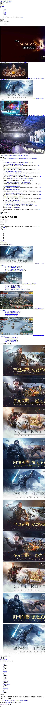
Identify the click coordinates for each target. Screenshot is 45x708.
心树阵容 (15, 162)
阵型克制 (4, 162)
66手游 (4, 664)
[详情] (38, 165)
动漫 (9, 1)
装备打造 (19, 162)
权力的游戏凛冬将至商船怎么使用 (11, 285)
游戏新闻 (4, 10)
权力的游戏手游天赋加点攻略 (11, 337)
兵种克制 (12, 162)
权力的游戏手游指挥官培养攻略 (11, 341)
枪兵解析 (23, 162)
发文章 (2, 6)
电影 (3, 1)
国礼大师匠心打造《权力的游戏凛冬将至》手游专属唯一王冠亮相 (17, 182)
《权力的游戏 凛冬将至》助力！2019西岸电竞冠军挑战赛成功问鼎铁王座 (19, 204)
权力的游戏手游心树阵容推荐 (11, 340)
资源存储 (12, 158)
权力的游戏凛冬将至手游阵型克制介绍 (12, 186)
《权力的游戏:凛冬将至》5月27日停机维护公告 (14, 164)
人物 (11, 1)
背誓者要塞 (27, 162)
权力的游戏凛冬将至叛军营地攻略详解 (12, 189)
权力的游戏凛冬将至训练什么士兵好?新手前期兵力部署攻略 (16, 289)
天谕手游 (4, 674)
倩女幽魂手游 (5, 688)
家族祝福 (31, 162)
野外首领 (35, 158)
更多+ (11, 244)
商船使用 (15, 158)
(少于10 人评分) (3, 231)
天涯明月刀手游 (6, 681)
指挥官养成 (27, 158)
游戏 (5, 1)
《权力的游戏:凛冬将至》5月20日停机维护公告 (14, 168)
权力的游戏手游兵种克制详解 (11, 339)
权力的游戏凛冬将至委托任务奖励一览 (12, 312)
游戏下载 (4, 12)
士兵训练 (8, 162)
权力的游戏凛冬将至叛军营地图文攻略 (12, 287)
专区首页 (4, 9)
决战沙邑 (4, 691)
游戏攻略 (4, 13)
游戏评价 (4, 14)
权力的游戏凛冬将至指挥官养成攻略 (12, 311)
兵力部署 (23, 158)
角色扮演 (6, 219)
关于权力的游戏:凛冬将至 (5, 700)
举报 (22, 17)
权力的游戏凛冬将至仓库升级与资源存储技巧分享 (14, 270)
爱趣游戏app (5, 667)
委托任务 (31, 158)
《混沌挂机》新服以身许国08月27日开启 (12, 200)
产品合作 (17, 700)
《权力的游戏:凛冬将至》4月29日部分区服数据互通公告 (15, 175)
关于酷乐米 (13, 700)
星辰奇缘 (4, 677)
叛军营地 (4, 158)
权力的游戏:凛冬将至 (10, 702)
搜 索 (2, 20)
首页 (1, 1)
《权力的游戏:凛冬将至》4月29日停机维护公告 (14, 171)
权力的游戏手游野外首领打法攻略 (11, 314)
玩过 (1, 240)
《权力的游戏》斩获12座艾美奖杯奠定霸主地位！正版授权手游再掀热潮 (19, 178)
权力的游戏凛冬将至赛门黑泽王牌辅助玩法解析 (14, 193)
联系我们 (26, 700)
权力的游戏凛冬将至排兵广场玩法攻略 (12, 286)
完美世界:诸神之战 (6, 684)
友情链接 (22, 700)
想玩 (3, 240)
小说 (7, 1)
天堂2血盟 (5, 671)
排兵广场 (19, 158)
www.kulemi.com (3, 704)
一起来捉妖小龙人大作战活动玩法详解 (12, 207)
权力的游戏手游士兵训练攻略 (11, 315)
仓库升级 (8, 158)
